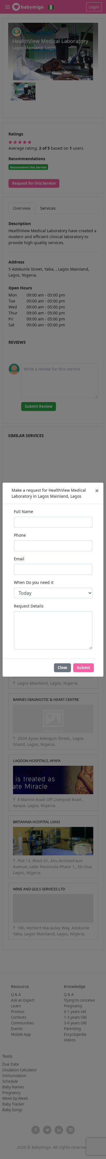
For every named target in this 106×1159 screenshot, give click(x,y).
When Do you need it (33, 582)
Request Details (29, 606)
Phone (20, 535)
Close (62, 667)
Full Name (23, 511)
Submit (83, 667)
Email (19, 558)
